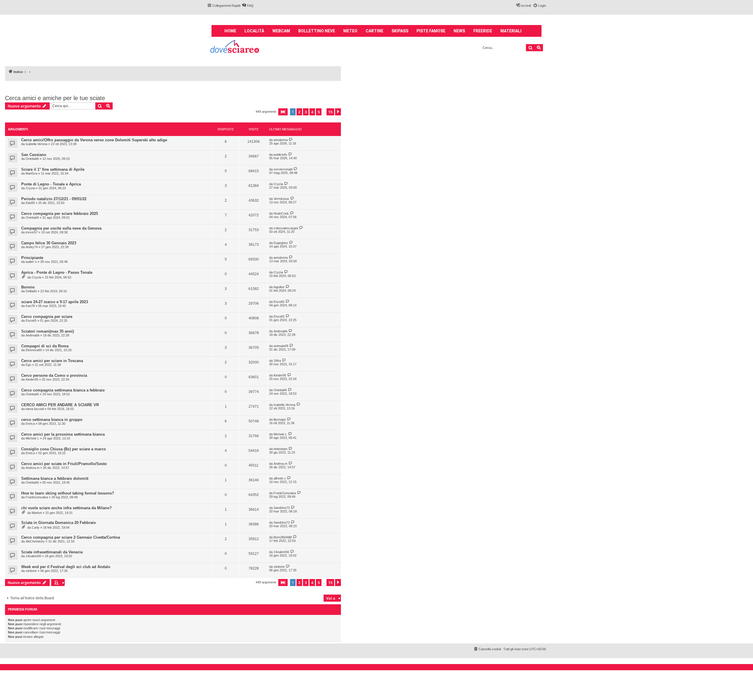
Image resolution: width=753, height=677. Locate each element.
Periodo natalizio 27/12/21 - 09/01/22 (53, 199)
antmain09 (281, 346)
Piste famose (431, 31)
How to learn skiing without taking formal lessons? (67, 493)
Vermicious (281, 198)
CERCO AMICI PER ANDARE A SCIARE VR (60, 405)
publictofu (280, 154)
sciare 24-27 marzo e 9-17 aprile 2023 (54, 302)
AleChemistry (35, 541)
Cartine (374, 31)
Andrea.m (32, 467)
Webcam (281, 31)
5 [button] (319, 112)
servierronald (283, 169)
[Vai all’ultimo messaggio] (291, 140)
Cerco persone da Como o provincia (54, 375)
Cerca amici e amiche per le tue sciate (55, 98)
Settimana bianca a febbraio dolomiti (55, 478)
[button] (283, 111)
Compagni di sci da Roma (45, 346)
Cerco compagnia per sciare (46, 316)
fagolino (279, 287)
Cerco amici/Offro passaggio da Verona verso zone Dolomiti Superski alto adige (94, 140)
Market (37, 513)
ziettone (31, 571)
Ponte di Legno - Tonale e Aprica (51, 184)
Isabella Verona (36, 144)
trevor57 (32, 232)
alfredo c (280, 478)
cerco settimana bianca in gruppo (51, 419)
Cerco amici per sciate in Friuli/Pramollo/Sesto (64, 464)
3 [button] (306, 112)
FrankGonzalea (37, 497)
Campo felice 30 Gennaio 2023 (48, 243)
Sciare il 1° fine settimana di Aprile (52, 169)
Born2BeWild (283, 537)
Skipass (400, 31)
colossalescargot (286, 228)
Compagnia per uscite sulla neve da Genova (61, 228)
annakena (281, 140)
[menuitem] (248, 5)
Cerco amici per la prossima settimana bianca (63, 434)
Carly (35, 527)
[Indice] (235, 47)
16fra (277, 360)
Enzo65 (279, 301)
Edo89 (30, 203)
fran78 (30, 306)
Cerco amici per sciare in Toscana (52, 361)
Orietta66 (32, 158)
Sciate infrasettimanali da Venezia (52, 552)
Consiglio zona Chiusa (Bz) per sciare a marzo (63, 449)
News (459, 31)
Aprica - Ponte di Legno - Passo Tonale (56, 272)
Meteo (350, 31)
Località (254, 31)
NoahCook (281, 213)
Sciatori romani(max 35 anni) (47, 331)
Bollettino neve (316, 31)
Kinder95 (32, 379)
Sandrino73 (282, 508)
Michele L (32, 438)
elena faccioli (35, 409)
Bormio (28, 287)
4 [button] (312, 112)
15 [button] (330, 112)
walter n (31, 261)
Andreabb (32, 335)
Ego (28, 364)
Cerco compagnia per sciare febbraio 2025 (59, 213)
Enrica (30, 423)
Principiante (32, 257)
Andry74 (32, 247)
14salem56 (33, 556)
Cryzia (30, 188)
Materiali (511, 31)
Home (230, 31)
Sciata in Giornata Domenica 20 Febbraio (58, 522)
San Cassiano (33, 154)
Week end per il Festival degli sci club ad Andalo (65, 567)
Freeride (482, 31)
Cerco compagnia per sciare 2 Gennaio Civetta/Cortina (70, 537)
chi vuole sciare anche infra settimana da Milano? (66, 508)
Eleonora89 (34, 350)
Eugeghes (281, 243)
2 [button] (299, 112)
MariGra (31, 173)
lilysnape (280, 419)
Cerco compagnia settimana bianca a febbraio (63, 390)
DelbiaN (31, 291)
